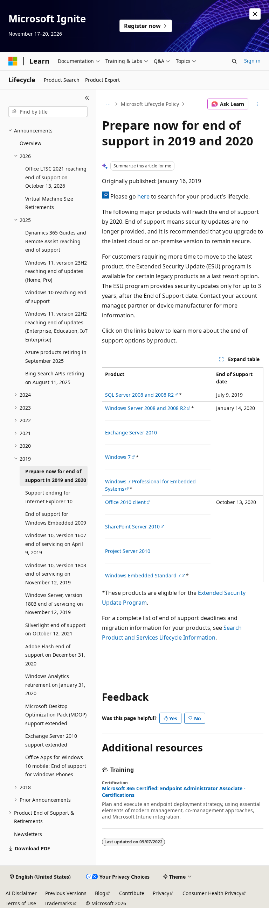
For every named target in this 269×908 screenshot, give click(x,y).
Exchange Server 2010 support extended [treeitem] (51, 740)
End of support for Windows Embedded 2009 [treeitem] (55, 518)
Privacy (161, 893)
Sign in (252, 60)
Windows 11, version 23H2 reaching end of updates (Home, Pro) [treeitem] (56, 271)
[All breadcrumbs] (108, 104)
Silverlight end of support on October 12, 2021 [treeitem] (55, 629)
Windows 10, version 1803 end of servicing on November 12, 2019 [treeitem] (55, 574)
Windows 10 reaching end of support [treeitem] (56, 296)
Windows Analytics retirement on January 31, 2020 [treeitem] (55, 685)
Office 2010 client (125, 502)
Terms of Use (21, 903)
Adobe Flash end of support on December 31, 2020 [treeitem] (55, 655)
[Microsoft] (13, 61)
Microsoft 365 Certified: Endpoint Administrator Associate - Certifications (174, 791)
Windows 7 (118, 457)
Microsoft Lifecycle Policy (150, 104)
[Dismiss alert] (255, 14)
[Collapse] (87, 97)
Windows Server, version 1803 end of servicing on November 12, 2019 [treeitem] (54, 603)
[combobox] (48, 111)
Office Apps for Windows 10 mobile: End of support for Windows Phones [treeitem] (55, 766)
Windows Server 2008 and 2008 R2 (145, 408)
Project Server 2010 (127, 551)
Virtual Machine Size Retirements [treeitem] (49, 203)
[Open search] (234, 61)
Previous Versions (66, 893)
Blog (100, 893)
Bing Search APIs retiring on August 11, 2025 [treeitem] (54, 377)
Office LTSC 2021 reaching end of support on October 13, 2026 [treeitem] (56, 177)
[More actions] (257, 104)
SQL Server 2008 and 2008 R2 (139, 394)
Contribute (131, 893)
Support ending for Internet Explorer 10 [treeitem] (49, 497)
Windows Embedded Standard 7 (143, 575)
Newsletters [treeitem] (28, 834)
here (143, 196)
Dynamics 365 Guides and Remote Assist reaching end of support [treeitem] (55, 241)
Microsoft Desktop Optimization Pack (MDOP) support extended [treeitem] (56, 715)
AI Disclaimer (21, 893)
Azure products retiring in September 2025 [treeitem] (56, 356)
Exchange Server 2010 (131, 432)
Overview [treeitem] (30, 143)
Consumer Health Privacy (211, 893)
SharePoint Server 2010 (132, 526)
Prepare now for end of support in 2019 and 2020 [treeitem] (55, 475)
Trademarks (58, 903)
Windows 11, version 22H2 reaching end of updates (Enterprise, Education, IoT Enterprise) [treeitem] (56, 326)
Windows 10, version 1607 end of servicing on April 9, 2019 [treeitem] (55, 544)
